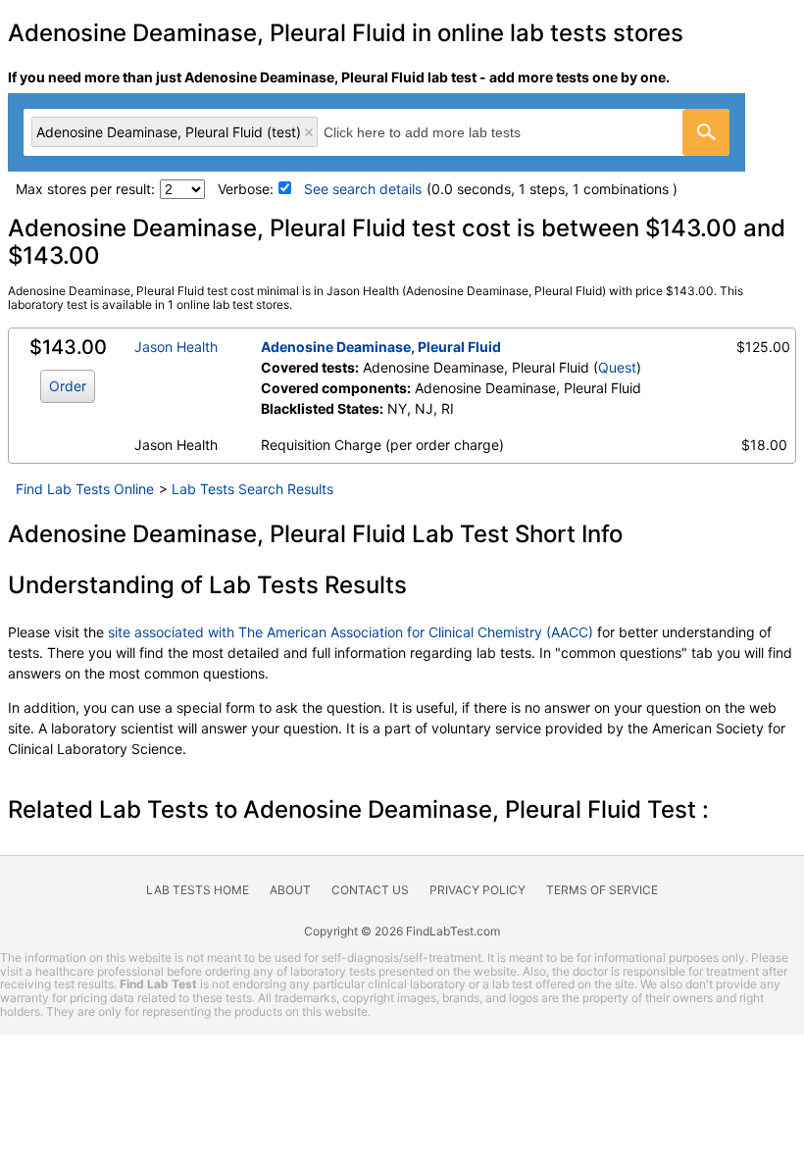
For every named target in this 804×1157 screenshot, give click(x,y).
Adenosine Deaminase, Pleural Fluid (381, 346)
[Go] (705, 132)
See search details (363, 188)
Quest (617, 367)
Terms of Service (602, 889)
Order (67, 385)
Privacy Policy (477, 889)
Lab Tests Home (197, 889)
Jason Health (176, 346)
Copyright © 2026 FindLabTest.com (402, 931)
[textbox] (444, 132)
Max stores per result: (85, 188)
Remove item (309, 132)
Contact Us (370, 889)
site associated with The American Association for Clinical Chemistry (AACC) (350, 632)
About (290, 889)
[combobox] (376, 132)
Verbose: (246, 188)
